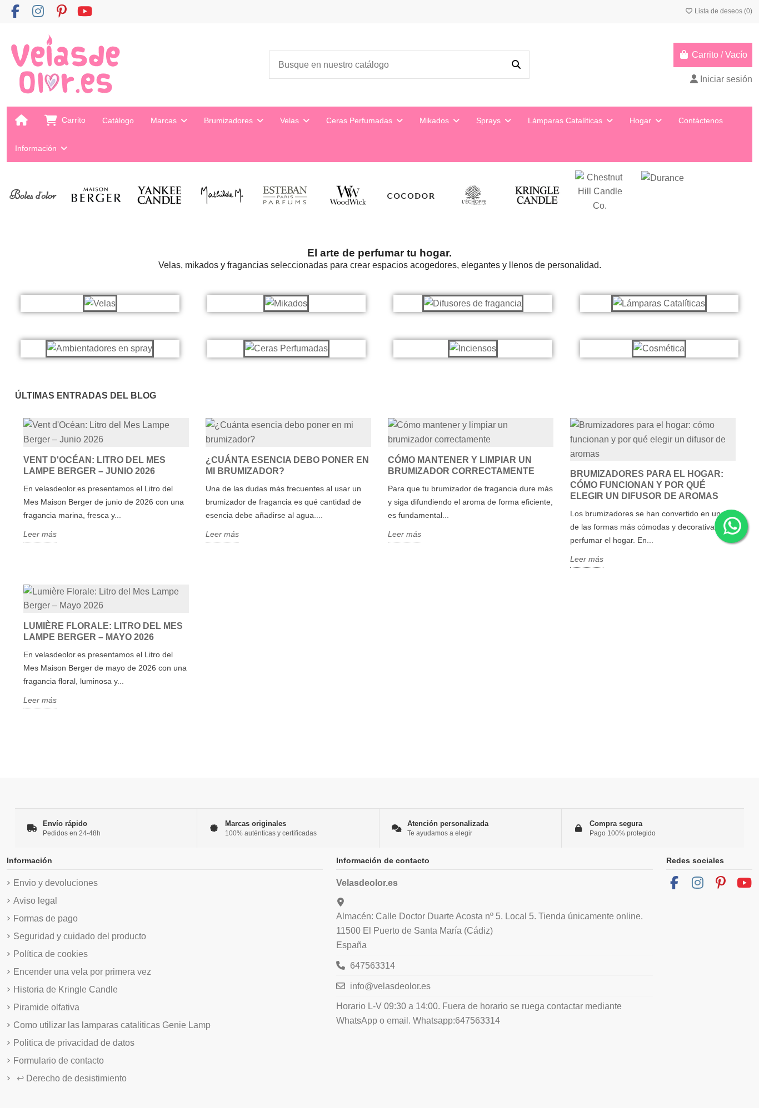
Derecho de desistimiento (72, 1078)
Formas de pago (45, 918)
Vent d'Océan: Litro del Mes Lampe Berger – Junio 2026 (94, 465)
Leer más (40, 534)
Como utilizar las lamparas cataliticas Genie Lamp (112, 1025)
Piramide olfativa (46, 1007)
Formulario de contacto (58, 1060)
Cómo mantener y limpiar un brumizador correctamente (461, 465)
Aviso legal (35, 900)
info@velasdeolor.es (390, 986)
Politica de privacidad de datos (73, 1042)
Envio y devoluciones (55, 883)
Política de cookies (50, 954)
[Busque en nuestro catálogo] (516, 65)
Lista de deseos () (722, 11)
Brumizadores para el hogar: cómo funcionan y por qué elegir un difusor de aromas (646, 485)
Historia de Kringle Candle (65, 989)
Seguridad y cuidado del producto (79, 936)
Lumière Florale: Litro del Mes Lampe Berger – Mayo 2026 (103, 631)
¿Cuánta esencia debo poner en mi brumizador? (287, 465)
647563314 (372, 965)
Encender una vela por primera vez (82, 971)
